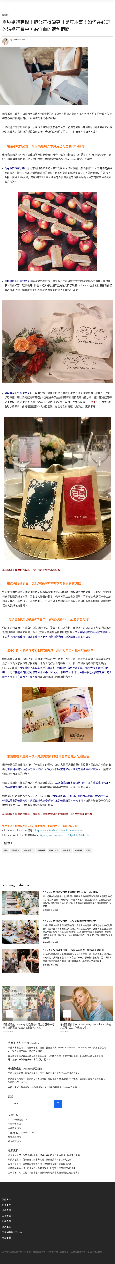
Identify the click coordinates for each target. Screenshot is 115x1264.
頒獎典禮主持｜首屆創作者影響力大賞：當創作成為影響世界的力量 (39, 1159)
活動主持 (6, 1199)
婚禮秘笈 (66, 850)
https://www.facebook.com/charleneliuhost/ (58, 830)
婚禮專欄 (5, 15)
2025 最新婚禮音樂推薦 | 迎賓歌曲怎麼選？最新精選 (70, 892)
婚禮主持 (15, 850)
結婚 (88, 850)
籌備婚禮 (78, 850)
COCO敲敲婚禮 (15, 1119)
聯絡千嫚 (6, 1237)
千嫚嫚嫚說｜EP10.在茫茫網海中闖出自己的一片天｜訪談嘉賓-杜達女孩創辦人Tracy (28, 1026)
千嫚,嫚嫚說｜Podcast (18, 1132)
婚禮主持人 (28, 850)
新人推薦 (12, 1141)
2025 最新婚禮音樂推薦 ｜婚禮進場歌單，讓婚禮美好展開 (73, 950)
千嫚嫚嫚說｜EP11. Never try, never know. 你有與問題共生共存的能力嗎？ (85, 1026)
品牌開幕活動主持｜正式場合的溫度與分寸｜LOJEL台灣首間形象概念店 (41, 1168)
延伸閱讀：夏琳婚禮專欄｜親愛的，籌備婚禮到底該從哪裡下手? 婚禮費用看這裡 (47, 814)
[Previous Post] (28, 1003)
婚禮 (6, 850)
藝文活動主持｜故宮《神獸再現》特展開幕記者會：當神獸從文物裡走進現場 (44, 1155)
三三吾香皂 (92, 402)
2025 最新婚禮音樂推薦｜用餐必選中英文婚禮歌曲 (69, 921)
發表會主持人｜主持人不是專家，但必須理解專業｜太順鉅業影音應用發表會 (44, 1172)
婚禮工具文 (53, 850)
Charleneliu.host (18, 39)
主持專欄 (54, 910)
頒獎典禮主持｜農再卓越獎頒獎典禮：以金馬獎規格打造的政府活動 (39, 1164)
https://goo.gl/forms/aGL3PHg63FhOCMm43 (64, 835)
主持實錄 (12, 1124)
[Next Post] (86, 1003)
